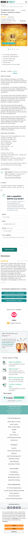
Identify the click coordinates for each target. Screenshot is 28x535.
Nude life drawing (14, 480)
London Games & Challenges (14, 293)
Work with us (14, 435)
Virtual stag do (14, 493)
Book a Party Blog (14, 427)
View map (24, 20)
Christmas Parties (14, 464)
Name (4, 214)
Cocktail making (14, 474)
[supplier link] (14, 318)
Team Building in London (14, 300)
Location (9, 71)
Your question (6, 235)
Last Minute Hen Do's (14, 450)
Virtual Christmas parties (14, 498)
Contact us (14, 440)
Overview (3, 71)
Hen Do (14, 448)
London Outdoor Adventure (14, 297)
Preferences (14, 531)
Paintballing (14, 472)
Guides (14, 429)
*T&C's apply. (7, 393)
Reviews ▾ (10, 17)
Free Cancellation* (15, 406)
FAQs (14, 432)
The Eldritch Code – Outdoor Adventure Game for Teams (10, 12)
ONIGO (14, 320)
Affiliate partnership (14, 437)
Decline (14, 528)
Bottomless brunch (14, 477)
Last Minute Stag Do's (14, 456)
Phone (7, 228)
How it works (14, 424)
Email (3, 221)
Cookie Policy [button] (15, 518)
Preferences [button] (5, 521)
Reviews (15, 71)
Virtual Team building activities (14, 490)
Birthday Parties (14, 458)
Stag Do (14, 453)
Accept (14, 525)
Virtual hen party (14, 496)
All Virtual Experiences (14, 488)
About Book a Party (14, 421)
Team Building (14, 461)
